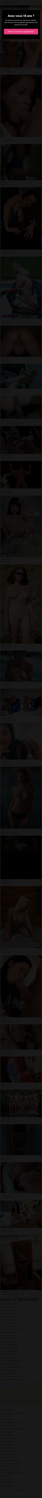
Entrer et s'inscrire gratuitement (21, 32)
